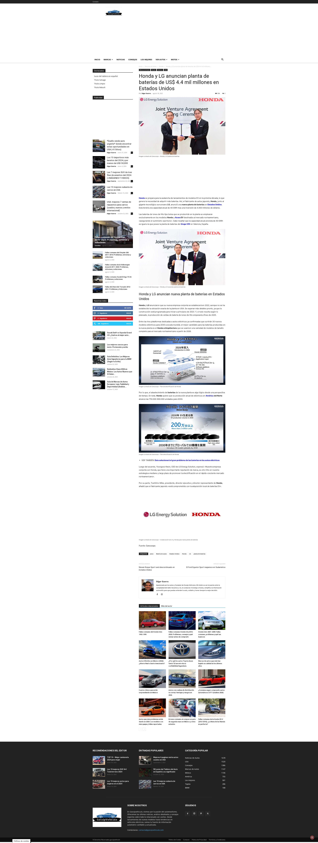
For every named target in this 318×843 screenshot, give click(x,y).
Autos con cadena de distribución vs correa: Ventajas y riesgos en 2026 (181, 692)
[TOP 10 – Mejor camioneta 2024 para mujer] (99, 760)
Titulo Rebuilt (99, 87)
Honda (161, 66)
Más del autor (166, 606)
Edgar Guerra (146, 93)
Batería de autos (161, 554)
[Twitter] (207, 813)
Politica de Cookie (175, 840)
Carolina (97, 245)
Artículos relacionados (149, 606)
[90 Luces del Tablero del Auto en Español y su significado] (145, 772)
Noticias (121, 59)
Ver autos (160, 59)
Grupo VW (185, 224)
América (160, 70)
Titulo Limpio (99, 83)
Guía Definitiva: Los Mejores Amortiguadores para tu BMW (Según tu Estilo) (119, 359)
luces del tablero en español (106, 76)
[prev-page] (140, 729)
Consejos (132, 59)
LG (190, 554)
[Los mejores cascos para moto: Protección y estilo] (99, 347)
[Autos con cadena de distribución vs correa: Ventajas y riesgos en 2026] (182, 678)
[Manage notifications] (312, 838)
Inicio (97, 59)
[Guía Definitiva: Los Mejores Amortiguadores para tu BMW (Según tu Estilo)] (99, 359)
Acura (177, 217)
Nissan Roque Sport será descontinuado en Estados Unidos (157, 568)
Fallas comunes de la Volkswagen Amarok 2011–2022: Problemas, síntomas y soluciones (117, 267)
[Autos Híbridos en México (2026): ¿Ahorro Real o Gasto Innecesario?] (152, 649)
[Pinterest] (201, 813)
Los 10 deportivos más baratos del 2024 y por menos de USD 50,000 (118, 160)
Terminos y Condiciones (217, 840)
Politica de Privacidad (199, 840)
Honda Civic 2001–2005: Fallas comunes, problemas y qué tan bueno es (209, 634)
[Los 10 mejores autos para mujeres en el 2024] (99, 784)
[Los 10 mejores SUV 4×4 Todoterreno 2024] (99, 772)
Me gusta (127, 308)
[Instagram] (163, 594)
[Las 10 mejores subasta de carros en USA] (99, 192)
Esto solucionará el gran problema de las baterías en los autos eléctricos (187, 460)
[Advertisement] (180, 12)
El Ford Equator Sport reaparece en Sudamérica (205, 567)
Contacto (96, 2)
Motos (174, 59)
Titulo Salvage (100, 80)
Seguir (128, 313)
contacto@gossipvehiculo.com (151, 830)
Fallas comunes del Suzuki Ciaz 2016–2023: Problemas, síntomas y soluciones (112, 240)
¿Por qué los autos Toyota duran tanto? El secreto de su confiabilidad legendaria (181, 663)
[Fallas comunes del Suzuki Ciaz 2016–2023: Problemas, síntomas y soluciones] (113, 234)
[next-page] (144, 729)
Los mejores (146, 59)
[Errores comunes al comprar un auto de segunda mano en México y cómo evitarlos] (182, 707)
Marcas (107, 59)
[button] (222, 60)
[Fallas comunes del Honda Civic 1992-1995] (152, 620)
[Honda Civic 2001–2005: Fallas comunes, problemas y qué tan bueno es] (211, 620)
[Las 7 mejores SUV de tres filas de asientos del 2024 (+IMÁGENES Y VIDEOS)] (99, 177)
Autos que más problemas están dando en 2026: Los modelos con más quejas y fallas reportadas (151, 721)
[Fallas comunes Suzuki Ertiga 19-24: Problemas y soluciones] (98, 279)
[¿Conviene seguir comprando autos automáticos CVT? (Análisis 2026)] (211, 678)
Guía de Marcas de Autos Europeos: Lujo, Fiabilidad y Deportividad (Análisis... (118, 384)
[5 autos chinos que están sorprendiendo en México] (152, 678)
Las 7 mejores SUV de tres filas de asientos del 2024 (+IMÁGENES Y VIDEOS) (119, 175)
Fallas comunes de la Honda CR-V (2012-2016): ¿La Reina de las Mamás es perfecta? (211, 721)
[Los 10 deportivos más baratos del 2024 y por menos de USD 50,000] (99, 162)
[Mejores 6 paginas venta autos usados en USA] (145, 760)
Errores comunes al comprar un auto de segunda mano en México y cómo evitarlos (182, 721)
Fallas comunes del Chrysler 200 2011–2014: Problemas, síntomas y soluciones (118, 255)
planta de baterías (199, 554)
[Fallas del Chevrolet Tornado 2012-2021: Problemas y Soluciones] (98, 289)
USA (166, 70)
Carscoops (150, 546)
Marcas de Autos (151, 66)
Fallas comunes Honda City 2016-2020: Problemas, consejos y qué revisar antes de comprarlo (181, 634)
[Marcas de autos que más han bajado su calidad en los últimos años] (211, 649)
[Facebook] (158, 594)
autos (151, 554)
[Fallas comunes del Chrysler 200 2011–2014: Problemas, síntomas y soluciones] (98, 255)
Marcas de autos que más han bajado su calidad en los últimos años (210, 663)
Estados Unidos (215, 204)
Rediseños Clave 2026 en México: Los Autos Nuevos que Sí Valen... (119, 371)
